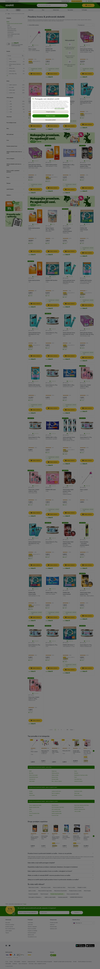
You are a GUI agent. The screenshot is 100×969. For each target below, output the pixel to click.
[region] (50, 110)
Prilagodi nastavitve (50, 111)
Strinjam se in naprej (50, 115)
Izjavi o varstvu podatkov (59, 108)
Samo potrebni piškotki (50, 120)
